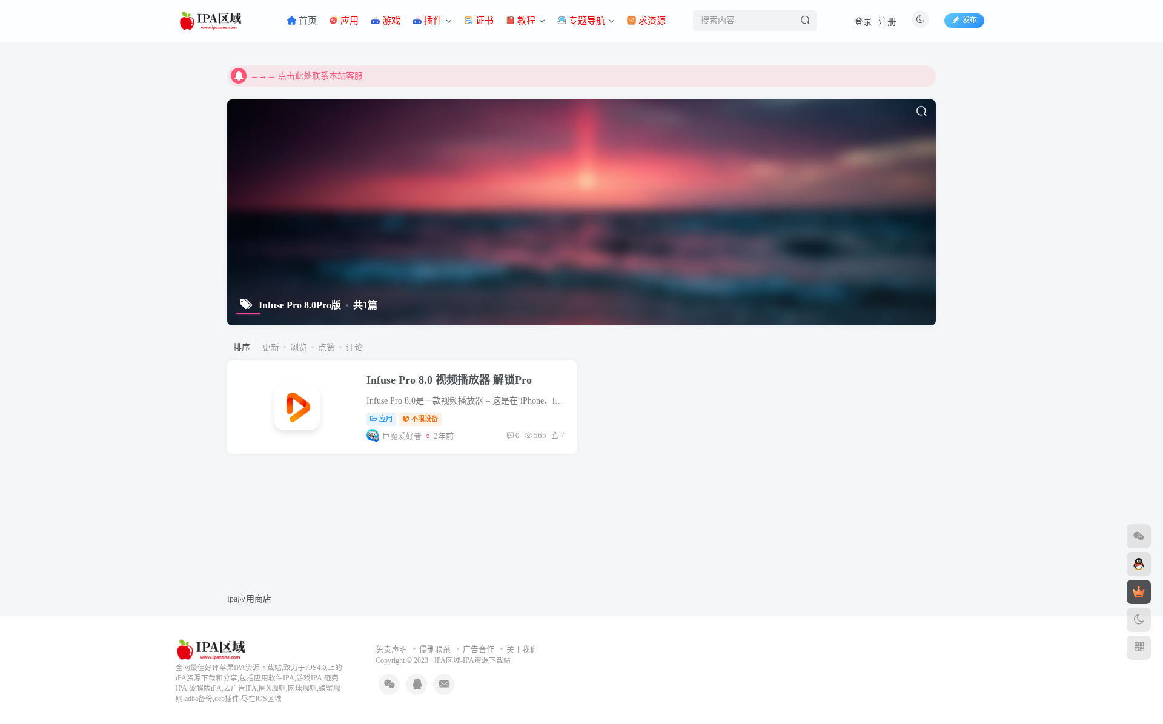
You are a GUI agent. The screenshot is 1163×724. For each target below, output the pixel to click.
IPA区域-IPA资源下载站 (472, 661)
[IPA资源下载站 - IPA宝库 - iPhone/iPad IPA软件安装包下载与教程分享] (212, 648)
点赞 (326, 347)
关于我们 (522, 649)
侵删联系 (435, 649)
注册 (887, 22)
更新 (270, 347)
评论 (354, 347)
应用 (386, 418)
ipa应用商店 (249, 598)
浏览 (298, 347)
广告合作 (478, 649)
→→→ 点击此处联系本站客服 (306, 76)
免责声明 (391, 649)
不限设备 (424, 418)
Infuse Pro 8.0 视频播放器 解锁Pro (449, 380)
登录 (863, 22)
